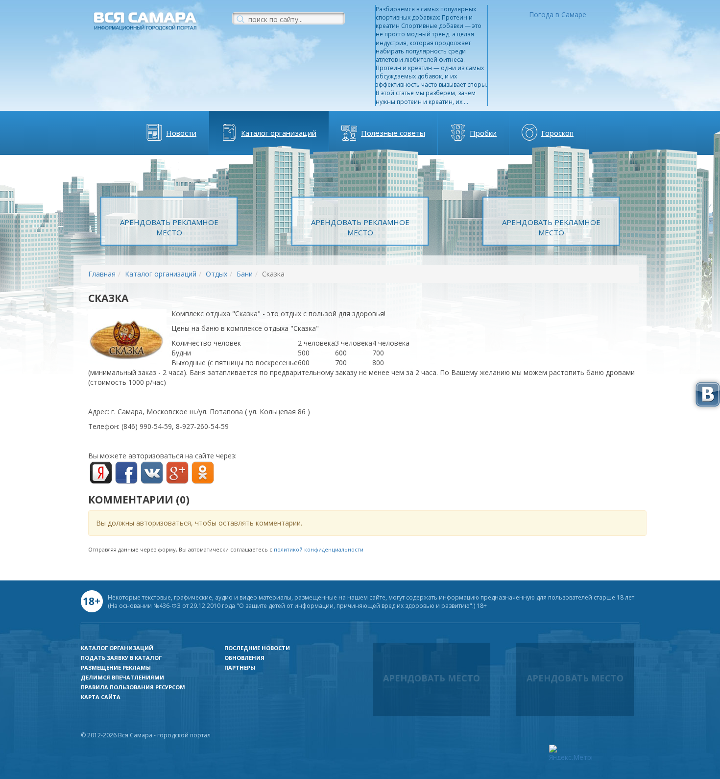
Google (177, 472)
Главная (102, 273)
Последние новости (257, 648)
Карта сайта (100, 697)
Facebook (126, 472)
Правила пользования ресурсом (133, 687)
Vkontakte (152, 472)
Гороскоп (557, 133)
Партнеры (239, 667)
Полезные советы (393, 133)
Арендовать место (431, 678)
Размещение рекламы (116, 667)
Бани (245, 273)
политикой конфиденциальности (318, 549)
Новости (181, 133)
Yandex (101, 472)
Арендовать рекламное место (169, 227)
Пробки (483, 133)
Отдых (216, 273)
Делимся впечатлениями (122, 677)
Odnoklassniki (203, 472)
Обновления (244, 657)
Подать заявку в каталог (121, 657)
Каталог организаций (278, 133)
